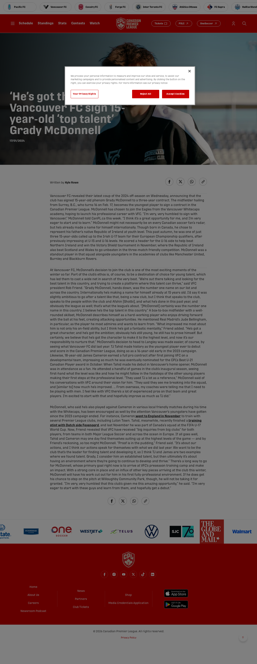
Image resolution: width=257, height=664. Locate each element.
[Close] (189, 71)
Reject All (145, 94)
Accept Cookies (175, 94)
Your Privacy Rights (84, 94)
